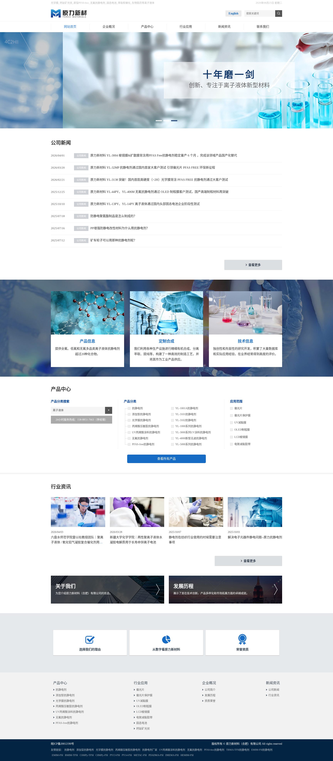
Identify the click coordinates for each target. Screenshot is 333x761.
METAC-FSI (140, 755)
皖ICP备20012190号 (62, 743)
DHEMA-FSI (172, 755)
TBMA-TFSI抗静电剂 (237, 749)
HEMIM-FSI (187, 755)
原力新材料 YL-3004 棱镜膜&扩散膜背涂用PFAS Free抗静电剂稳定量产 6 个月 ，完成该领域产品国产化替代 (157, 155)
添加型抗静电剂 (65, 695)
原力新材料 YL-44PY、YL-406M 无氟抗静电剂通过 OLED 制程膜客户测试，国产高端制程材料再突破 (153, 191)
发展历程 (210, 695)
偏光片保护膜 (242, 415)
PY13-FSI (115, 755)
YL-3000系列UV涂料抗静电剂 (193, 432)
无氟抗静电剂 (97, 2)
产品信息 (87, 341)
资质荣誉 (210, 700)
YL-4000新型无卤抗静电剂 (191, 438)
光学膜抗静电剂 (65, 700)
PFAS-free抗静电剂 (67, 723)
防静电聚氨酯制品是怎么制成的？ (107, 216)
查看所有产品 (166, 458)
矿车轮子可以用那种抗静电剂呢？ (107, 240)
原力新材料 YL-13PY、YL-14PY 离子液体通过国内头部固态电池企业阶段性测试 (138, 204)
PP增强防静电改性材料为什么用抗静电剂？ (113, 228)
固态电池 (112, 2)
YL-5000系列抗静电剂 (188, 444)
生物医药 (137, 2)
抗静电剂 (61, 689)
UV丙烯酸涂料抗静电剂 (70, 711)
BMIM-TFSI (71, 755)
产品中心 (60, 683)
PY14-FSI (127, 755)
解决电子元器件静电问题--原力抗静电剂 (255, 537)
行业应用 (141, 683)
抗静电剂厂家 (149, 749)
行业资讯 (273, 695)
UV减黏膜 (240, 422)
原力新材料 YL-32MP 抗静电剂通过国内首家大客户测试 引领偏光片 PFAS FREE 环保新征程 (146, 167)
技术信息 (245, 341)
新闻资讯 (273, 683)
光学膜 (54, 2)
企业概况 (209, 683)
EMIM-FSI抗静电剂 (261, 749)
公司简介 (210, 689)
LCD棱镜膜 (241, 437)
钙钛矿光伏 (66, 2)
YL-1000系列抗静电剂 (188, 426)
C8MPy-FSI (102, 755)
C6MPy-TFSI (87, 755)
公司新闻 (273, 689)
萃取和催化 (124, 2)
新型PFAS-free (81, 2)
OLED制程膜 (242, 429)
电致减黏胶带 (242, 444)
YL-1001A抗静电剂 (186, 408)
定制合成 (166, 341)
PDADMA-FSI (156, 755)
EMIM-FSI (57, 755)
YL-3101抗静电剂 (185, 414)
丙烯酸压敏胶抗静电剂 (69, 706)
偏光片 (238, 408)
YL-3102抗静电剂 (185, 420)
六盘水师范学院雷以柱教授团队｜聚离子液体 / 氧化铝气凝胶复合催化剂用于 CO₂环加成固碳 (77, 542)
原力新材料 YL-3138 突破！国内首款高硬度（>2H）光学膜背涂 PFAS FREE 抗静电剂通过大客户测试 (152, 179)
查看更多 (254, 265)
